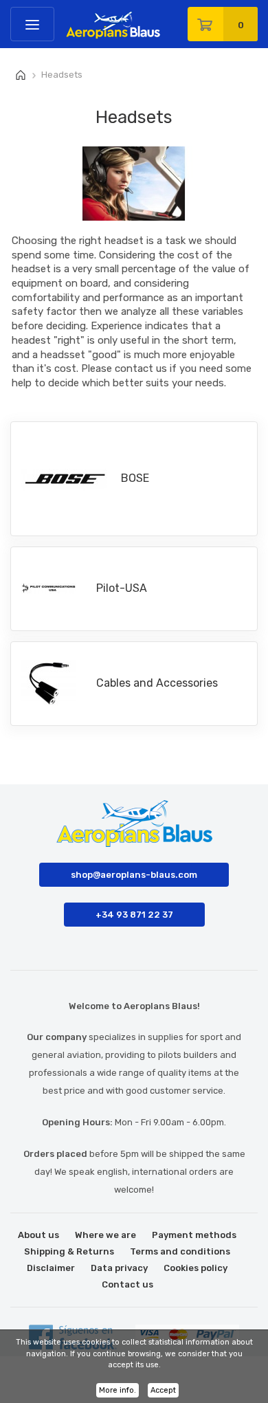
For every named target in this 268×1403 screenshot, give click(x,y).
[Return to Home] (20, 75)
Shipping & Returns (69, 1251)
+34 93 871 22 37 (134, 914)
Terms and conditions (180, 1251)
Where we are (105, 1235)
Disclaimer (51, 1268)
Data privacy (119, 1268)
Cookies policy (195, 1268)
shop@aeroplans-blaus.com (134, 875)
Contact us (127, 1284)
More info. (117, 1390)
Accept (163, 1390)
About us (38, 1235)
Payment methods (194, 1235)
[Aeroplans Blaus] (70, 20)
